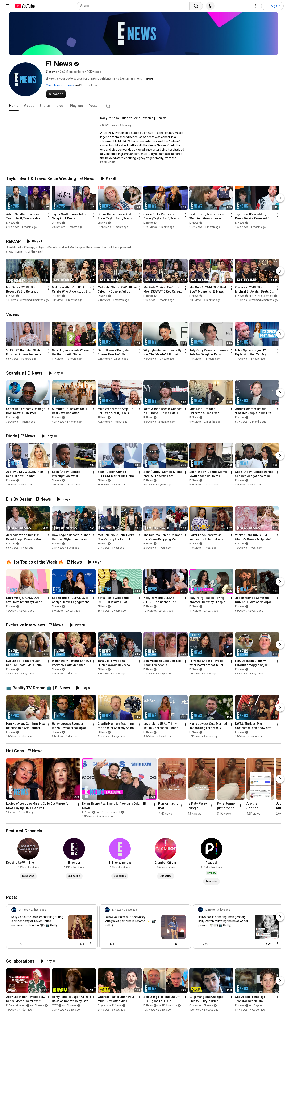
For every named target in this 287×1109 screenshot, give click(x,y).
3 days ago (130, 909)
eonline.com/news (61, 85)
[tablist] (143, 106)
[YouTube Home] (25, 6)
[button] (107, 162)
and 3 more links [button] (86, 85)
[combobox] (134, 5)
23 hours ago (38, 909)
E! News (10, 222)
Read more (107, 162)
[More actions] (48, 215)
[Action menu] (91, 944)
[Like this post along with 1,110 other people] (13, 943)
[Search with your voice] (210, 6)
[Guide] (7, 5)
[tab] (14, 106)
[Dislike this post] (26, 943)
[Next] (280, 198)
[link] (51, 927)
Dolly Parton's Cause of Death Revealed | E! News (133, 118)
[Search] (196, 6)
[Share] (66, 944)
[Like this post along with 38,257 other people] (199, 943)
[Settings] (255, 5)
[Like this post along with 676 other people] (106, 943)
